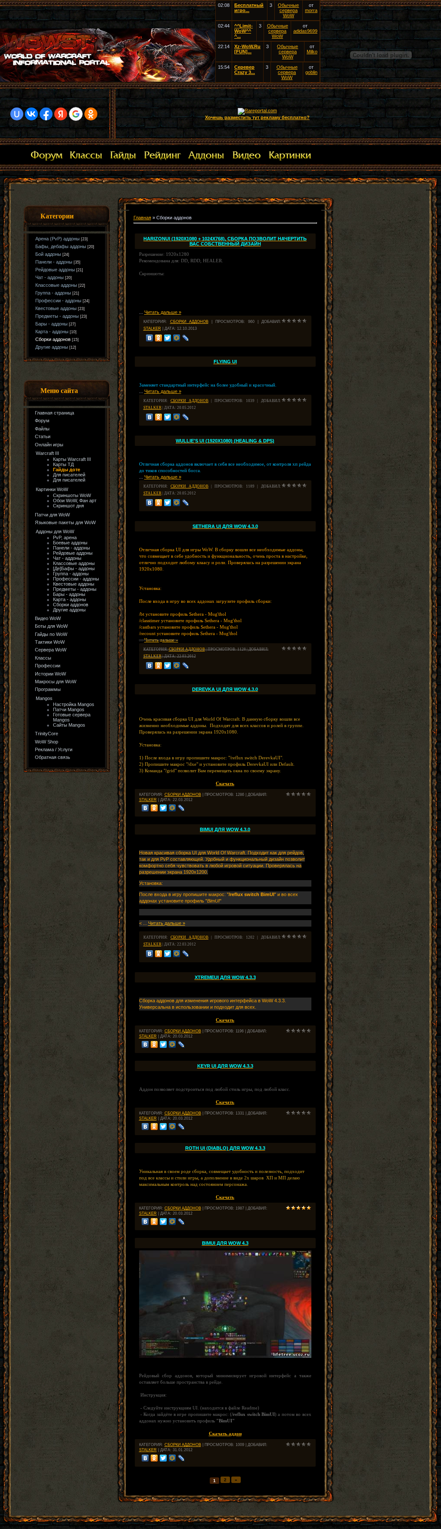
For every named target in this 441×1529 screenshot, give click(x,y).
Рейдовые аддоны (55, 269)
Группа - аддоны (53, 292)
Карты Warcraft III (72, 459)
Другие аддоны (51, 347)
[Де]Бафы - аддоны (74, 568)
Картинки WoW (52, 489)
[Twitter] (167, 338)
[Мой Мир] (176, 338)
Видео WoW (48, 618)
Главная (142, 217)
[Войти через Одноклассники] (90, 113)
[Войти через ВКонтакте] (31, 113)
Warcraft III (47, 453)
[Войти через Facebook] (46, 113)
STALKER (152, 328)
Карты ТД (63, 464)
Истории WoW (50, 673)
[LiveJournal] (185, 338)
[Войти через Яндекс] (60, 113)
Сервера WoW (50, 649)
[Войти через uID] (16, 113)
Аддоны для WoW (55, 531)
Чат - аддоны (49, 277)
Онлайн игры (49, 444)
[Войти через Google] (76, 114)
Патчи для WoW (52, 514)
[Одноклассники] (158, 338)
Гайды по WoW (51, 634)
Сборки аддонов (53, 339)
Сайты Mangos (69, 725)
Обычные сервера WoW (288, 10)
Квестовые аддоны (56, 308)
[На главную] (107, 80)
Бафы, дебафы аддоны (60, 246)
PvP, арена (65, 537)
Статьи (42, 436)
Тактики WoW (50, 642)
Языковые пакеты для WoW (65, 522)
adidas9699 (305, 31)
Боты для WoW (51, 626)
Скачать (225, 1019)
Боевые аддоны (70, 542)
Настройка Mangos (73, 704)
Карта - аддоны (51, 331)
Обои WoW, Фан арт (74, 500)
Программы (48, 689)
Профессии (47, 665)
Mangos (44, 698)
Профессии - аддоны (58, 300)
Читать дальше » (162, 312)
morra (311, 10)
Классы (43, 657)
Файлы (42, 428)
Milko (312, 51)
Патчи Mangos (68, 709)
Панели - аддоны (53, 261)
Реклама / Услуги (53, 749)
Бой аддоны (48, 254)
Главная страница (54, 412)
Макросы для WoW (55, 681)
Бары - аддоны (51, 323)
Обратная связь (52, 757)
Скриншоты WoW (72, 495)
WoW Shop (46, 741)
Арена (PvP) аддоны (57, 238)
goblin (311, 72)
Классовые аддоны (56, 285)
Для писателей (69, 474)
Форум (42, 420)
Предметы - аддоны (57, 316)
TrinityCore (46, 733)
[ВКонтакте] (149, 338)
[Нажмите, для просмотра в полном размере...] (225, 1356)
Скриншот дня (68, 505)
